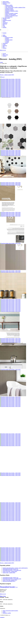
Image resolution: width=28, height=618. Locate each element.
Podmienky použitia (7, 613)
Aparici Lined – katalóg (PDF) (9, 572)
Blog (4, 25)
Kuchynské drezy (8, 16)
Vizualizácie (5, 22)
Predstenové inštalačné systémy (11, 11)
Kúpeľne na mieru (6, 2)
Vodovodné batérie (9, 6)
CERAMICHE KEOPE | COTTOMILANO (12, 570)
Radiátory (7, 12)
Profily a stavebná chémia (10, 14)
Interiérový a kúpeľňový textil (11, 15)
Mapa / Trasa (5, 54)
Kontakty (4, 27)
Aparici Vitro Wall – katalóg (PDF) (10, 571)
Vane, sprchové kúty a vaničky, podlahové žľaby (15, 7)
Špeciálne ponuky (6, 18)
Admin (1, 62)
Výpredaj (4, 19)
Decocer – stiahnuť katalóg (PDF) (7, 74)
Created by (2, 617)
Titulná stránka (6, 1)
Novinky (7, 42)
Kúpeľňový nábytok (9, 9)
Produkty (7, 38)
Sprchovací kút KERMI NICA (9, 581)
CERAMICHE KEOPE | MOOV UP (10, 569)
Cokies (4, 611)
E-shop (4, 44)
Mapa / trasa (3, 596)
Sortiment (5, 3)
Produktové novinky (7, 20)
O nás (4, 26)
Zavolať (4, 53)
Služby (4, 21)
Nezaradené (4, 587)
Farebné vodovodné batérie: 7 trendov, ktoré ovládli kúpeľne (15, 568)
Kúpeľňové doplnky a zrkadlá (11, 13)
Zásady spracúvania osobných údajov (10, 610)
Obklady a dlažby (9, 5)
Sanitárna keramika (9, 8)
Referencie (5, 23)
